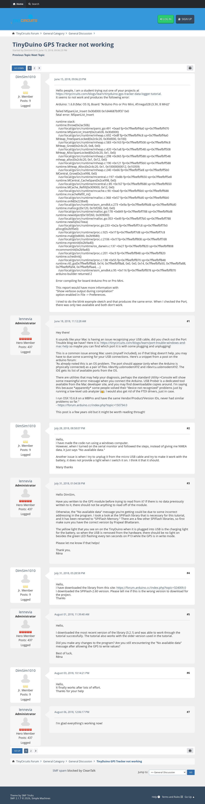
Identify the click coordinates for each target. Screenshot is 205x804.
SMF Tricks (28, 795)
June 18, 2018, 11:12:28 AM (70, 321)
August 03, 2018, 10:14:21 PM (71, 673)
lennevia (25, 319)
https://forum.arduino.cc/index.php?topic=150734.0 (92, 405)
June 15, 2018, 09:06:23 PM (70, 79)
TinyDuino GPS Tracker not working (63, 44)
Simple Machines (41, 798)
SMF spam (60, 770)
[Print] (190, 68)
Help (155, 796)
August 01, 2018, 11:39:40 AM (71, 614)
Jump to (143, 772)
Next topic (38, 55)
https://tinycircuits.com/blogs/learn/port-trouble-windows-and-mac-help (121, 344)
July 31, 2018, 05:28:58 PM (69, 573)
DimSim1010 (26, 77)
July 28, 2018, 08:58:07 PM (69, 428)
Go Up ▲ (190, 796)
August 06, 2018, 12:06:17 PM (71, 712)
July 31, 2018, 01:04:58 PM (69, 483)
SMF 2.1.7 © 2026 (20, 798)
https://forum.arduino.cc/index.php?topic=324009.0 (151, 588)
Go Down (19, 68)
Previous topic (21, 55)
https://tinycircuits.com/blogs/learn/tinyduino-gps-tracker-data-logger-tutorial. (109, 94)
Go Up (17, 751)
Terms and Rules (171, 796)
